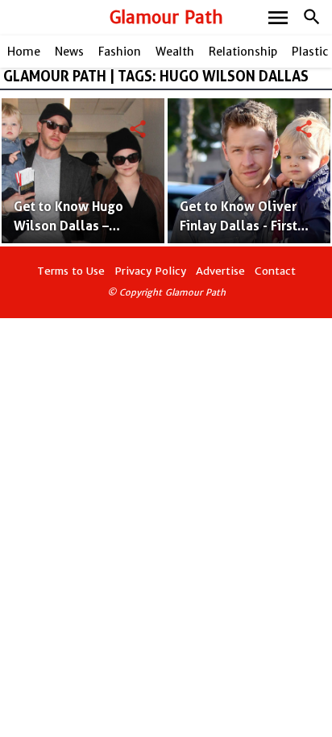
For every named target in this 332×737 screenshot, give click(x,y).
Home (23, 51)
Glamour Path (166, 17)
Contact (275, 271)
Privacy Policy (150, 271)
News (69, 51)
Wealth (175, 51)
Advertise (220, 271)
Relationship (243, 51)
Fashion (119, 51)
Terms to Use (71, 271)
